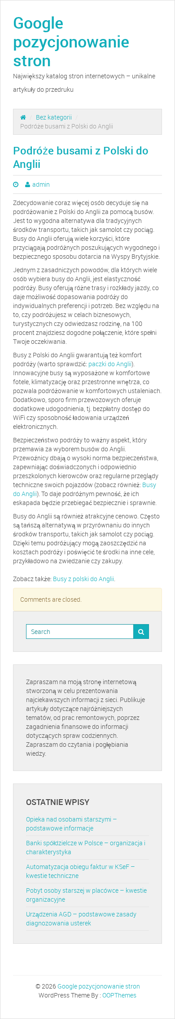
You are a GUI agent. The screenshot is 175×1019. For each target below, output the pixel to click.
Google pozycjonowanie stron (71, 41)
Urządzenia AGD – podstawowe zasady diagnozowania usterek (81, 918)
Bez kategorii (54, 117)
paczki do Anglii (109, 364)
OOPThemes (119, 995)
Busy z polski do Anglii (83, 578)
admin (41, 184)
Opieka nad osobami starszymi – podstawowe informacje (71, 823)
